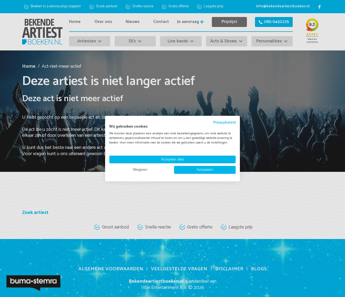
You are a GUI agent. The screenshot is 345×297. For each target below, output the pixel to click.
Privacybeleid (224, 122)
